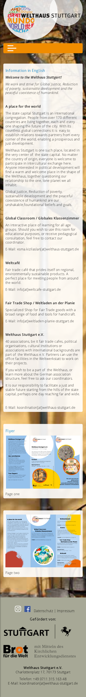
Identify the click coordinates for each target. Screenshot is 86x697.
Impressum (66, 610)
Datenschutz (43, 610)
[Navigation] (43, 48)
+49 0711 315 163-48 (50, 679)
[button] (12, 48)
